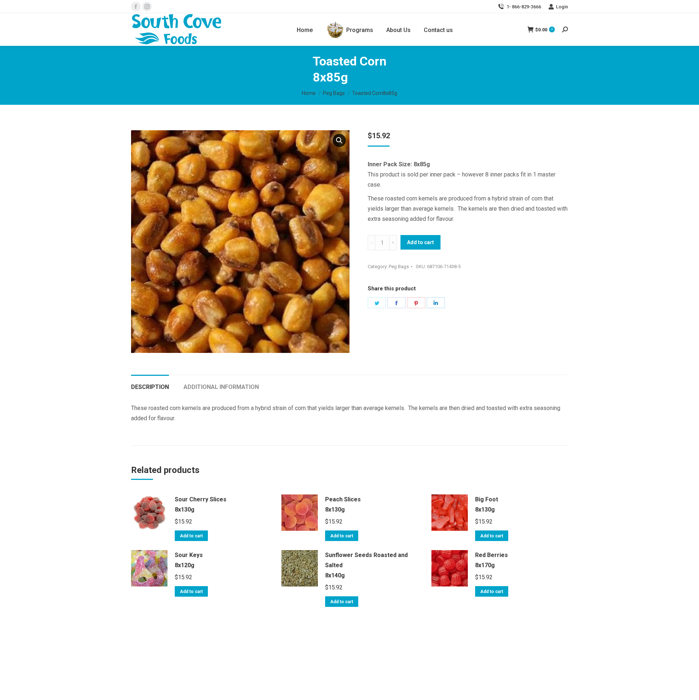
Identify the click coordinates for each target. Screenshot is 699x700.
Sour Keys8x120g (189, 560)
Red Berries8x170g (491, 560)
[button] (339, 140)
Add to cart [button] (191, 535)
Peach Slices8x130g (343, 504)
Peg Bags (399, 266)
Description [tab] (150, 386)
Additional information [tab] (221, 386)
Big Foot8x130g (486, 504)
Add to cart (420, 242)
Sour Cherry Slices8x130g (200, 504)
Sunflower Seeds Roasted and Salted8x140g (366, 565)
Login (562, 6)
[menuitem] (304, 30)
